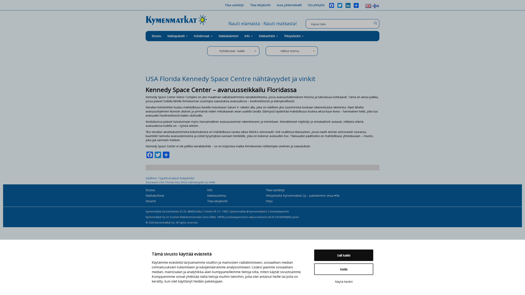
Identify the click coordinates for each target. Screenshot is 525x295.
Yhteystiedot (292, 36)
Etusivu (156, 36)
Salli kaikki (343, 255)
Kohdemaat (201, 36)
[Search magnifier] (375, 23)
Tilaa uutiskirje (234, 5)
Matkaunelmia (216, 195)
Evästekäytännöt (279, 211)
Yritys (269, 201)
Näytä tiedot (344, 281)
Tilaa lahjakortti (260, 5)
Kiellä (343, 269)
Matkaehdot (267, 36)
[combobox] (233, 51)
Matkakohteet (155, 195)
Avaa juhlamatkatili (289, 5)
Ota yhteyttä (316, 5)
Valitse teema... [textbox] (290, 51)
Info (247, 36)
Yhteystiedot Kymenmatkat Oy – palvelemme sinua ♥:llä (302, 195)
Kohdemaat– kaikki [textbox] (232, 51)
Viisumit (151, 201)
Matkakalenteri (228, 36)
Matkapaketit (176, 36)
